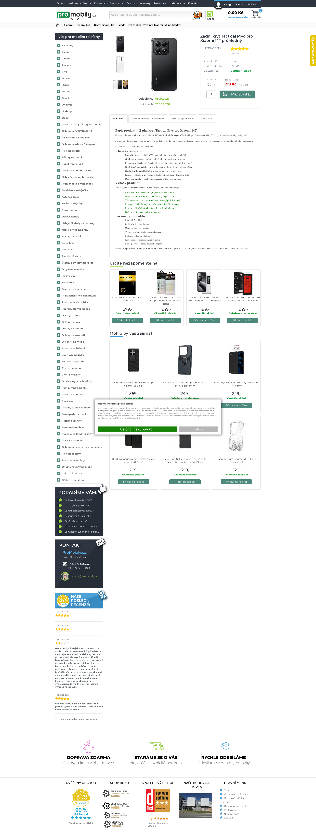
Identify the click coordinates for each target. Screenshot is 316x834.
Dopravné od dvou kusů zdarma (148, 118)
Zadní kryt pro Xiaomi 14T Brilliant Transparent (236, 460)
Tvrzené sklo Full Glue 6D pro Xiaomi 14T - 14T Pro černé (243, 299)
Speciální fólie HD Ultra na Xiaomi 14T (127, 299)
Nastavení (198, 429)
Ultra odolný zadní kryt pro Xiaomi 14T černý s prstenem (185, 384)
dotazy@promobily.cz (84, 576)
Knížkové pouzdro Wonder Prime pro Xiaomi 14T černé (133, 460)
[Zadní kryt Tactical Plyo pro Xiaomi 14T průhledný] (164, 64)
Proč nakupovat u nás (183, 118)
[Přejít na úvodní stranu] (76, 15)
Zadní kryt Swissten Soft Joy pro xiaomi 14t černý (236, 384)
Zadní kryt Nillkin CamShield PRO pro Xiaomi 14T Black (133, 384)
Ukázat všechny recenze (79, 719)
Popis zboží (118, 118)
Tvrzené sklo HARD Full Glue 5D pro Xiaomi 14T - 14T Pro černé (165, 300)
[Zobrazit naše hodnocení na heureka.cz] (81, 823)
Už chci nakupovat (137, 429)
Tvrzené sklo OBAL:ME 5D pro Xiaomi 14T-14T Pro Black (204, 299)
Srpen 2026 (206, 118)
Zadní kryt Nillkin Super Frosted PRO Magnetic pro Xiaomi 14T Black (185, 460)
